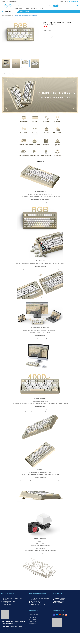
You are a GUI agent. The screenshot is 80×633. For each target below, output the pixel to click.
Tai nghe (41, 8)
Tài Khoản (61, 1)
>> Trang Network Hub (73, 1)
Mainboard (27, 8)
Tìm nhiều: (16, 8)
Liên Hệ (66, 1)
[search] (55, 6)
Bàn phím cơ (36, 8)
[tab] (3, 74)
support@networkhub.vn (13, 1)
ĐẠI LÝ (4, 1)
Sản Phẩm (7, 15)
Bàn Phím (11, 15)
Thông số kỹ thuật (12, 74)
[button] (77, 6)
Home (3, 15)
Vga (23, 8)
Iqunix (32, 8)
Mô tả (3, 74)
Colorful (20, 8)
